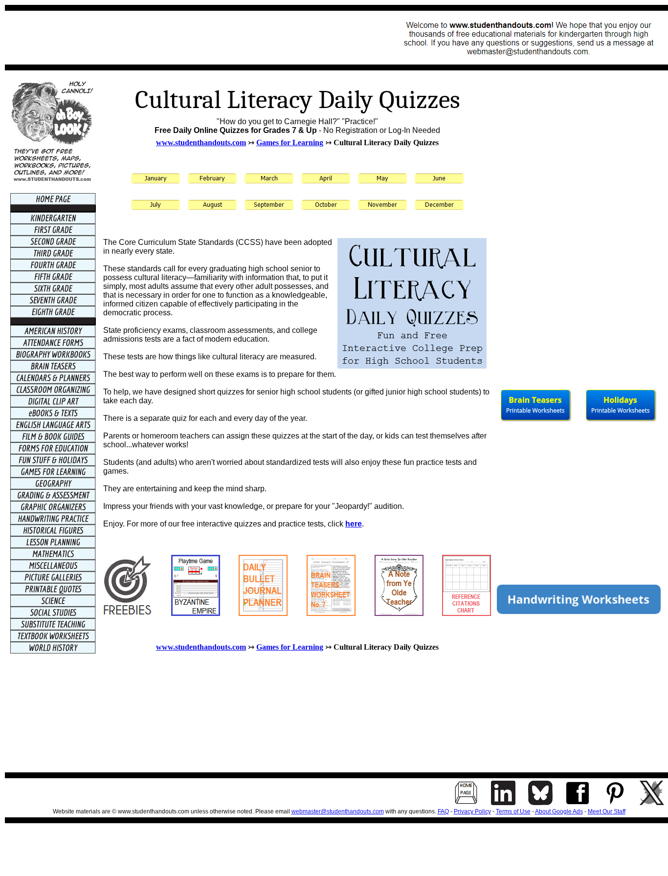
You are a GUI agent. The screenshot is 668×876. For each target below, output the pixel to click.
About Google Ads (559, 811)
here (353, 524)
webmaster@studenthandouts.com (337, 811)
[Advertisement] (189, 38)
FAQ (443, 811)
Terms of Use (513, 811)
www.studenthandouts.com (201, 142)
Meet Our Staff (606, 811)
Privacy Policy (472, 811)
